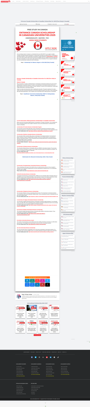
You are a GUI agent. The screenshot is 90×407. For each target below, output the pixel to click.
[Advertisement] (37, 111)
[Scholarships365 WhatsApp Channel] (43, 357)
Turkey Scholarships (49, 368)
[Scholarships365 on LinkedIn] (50, 357)
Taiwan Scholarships (19, 390)
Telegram (27, 281)
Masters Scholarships (34, 389)
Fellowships (47, 1)
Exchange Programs (39, 1)
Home (13, 1)
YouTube (42, 285)
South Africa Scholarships (65, 372)
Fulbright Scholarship (19, 387)
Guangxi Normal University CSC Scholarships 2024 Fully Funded (67, 172)
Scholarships (18, 1)
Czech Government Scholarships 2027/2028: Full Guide (67, 198)
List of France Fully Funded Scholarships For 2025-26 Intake (66, 191)
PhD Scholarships (34, 390)
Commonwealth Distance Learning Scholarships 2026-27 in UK (67, 220)
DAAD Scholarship (19, 392)
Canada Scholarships (34, 366)
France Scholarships (19, 371)
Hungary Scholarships (19, 374)
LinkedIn (37, 285)
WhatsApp (32, 281)
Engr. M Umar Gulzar (27, 294)
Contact (64, 1)
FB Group (32, 285)
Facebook (27, 285)
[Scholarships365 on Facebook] (32, 357)
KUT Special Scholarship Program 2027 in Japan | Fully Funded (68, 239)
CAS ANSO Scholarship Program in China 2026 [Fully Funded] (67, 160)
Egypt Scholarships (64, 368)
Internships (52, 1)
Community (37, 281)
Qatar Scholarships (49, 374)
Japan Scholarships (49, 371)
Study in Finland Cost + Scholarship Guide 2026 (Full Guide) (67, 201)
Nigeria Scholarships (64, 366)
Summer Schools (26, 1)
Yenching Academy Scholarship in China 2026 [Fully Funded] (67, 166)
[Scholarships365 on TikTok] (58, 357)
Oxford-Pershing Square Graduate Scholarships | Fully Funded (67, 229)
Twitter (47, 281)
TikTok (47, 285)
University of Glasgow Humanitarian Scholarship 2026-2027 (67, 223)
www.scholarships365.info (35, 398)
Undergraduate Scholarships (35, 387)
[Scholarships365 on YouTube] (47, 357)
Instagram (42, 281)
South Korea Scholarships (50, 372)
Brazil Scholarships (34, 371)
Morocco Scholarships (64, 371)
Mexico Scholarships (34, 369)
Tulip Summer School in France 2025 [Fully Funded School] (67, 179)
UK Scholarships (19, 366)
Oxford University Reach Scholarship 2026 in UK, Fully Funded (67, 226)
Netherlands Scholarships (20, 368)
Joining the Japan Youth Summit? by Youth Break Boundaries (67, 204)
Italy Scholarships (19, 369)
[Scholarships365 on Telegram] (54, 357)
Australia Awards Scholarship (21, 393)
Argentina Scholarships (35, 372)
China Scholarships (49, 366)
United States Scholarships (35, 368)
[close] (45, 402)
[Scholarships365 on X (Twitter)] (35, 357)
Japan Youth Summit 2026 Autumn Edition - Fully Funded (67, 245)
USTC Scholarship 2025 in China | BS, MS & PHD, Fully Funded (68, 163)
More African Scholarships (65, 374)
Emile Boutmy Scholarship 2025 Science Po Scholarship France (67, 188)
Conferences (32, 1)
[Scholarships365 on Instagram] (39, 357)
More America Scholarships (35, 374)
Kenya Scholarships (64, 369)
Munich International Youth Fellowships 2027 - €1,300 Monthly (68, 207)
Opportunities (58, 1)
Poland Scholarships (19, 372)
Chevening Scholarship (19, 389)
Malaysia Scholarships (49, 369)
